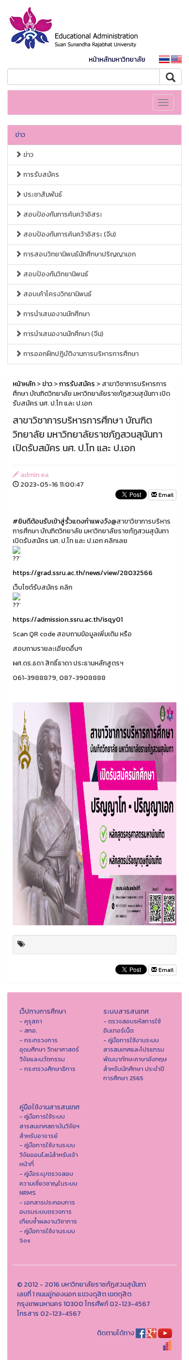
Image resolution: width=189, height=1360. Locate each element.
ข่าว (20, 135)
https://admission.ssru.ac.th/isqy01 (68, 619)
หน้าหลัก (24, 384)
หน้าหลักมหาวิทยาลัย (117, 59)
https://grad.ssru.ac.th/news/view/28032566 (83, 573)
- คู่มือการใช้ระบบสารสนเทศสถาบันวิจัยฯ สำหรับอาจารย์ (49, 1126)
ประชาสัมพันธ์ (42, 194)
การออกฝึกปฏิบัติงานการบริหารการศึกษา (80, 354)
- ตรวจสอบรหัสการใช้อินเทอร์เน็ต (132, 1026)
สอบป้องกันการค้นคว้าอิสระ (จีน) (69, 234)
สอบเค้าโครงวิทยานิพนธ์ (57, 294)
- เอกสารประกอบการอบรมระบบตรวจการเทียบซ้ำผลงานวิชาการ (48, 1212)
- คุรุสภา (30, 1021)
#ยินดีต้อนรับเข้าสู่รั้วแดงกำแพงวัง (62, 521)
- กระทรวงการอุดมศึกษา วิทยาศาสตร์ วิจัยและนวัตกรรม (49, 1050)
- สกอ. (28, 1030)
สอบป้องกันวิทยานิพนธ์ (55, 274)
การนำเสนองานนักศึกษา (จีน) (62, 334)
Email (165, 495)
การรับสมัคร (40, 175)
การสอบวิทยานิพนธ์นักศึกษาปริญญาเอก (79, 254)
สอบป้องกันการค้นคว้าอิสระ (62, 214)
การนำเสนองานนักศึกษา (56, 314)
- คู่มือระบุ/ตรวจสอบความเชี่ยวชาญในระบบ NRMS (48, 1183)
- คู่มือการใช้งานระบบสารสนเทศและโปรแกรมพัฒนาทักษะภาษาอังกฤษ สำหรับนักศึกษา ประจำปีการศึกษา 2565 (135, 1059)
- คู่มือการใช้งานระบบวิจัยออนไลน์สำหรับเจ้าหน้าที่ (48, 1154)
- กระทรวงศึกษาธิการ (47, 1068)
